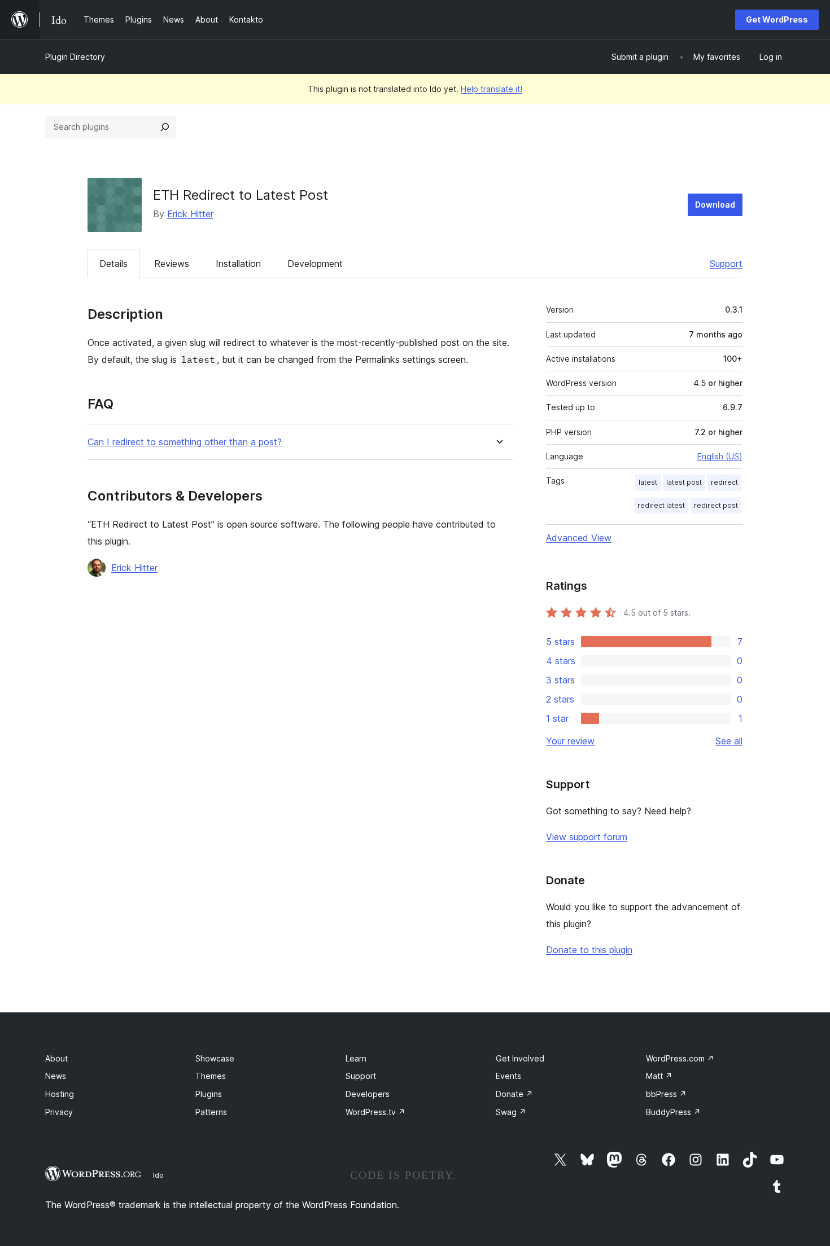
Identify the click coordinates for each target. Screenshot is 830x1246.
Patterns (211, 1112)
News (55, 1076)
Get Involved (520, 1058)
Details (113, 263)
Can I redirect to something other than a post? (185, 442)
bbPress (666, 1094)
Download (715, 204)
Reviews (171, 263)
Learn (356, 1058)
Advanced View (578, 537)
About (56, 1058)
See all (728, 741)
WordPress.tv (375, 1112)
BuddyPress (673, 1112)
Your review (570, 741)
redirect (724, 482)
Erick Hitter (190, 214)
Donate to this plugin (589, 949)
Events (508, 1076)
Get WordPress (777, 19)
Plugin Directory (75, 57)
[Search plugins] (165, 127)
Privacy (59, 1112)
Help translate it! (491, 89)
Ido (158, 1174)
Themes (210, 1076)
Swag (511, 1112)
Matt (659, 1076)
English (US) (719, 456)
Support (726, 263)
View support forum (586, 837)
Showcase (214, 1058)
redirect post (716, 505)
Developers (368, 1094)
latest (648, 482)
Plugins (208, 1094)
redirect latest (661, 505)
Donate (514, 1094)
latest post (684, 482)
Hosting (59, 1094)
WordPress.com (680, 1058)
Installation (238, 263)
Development (315, 263)
